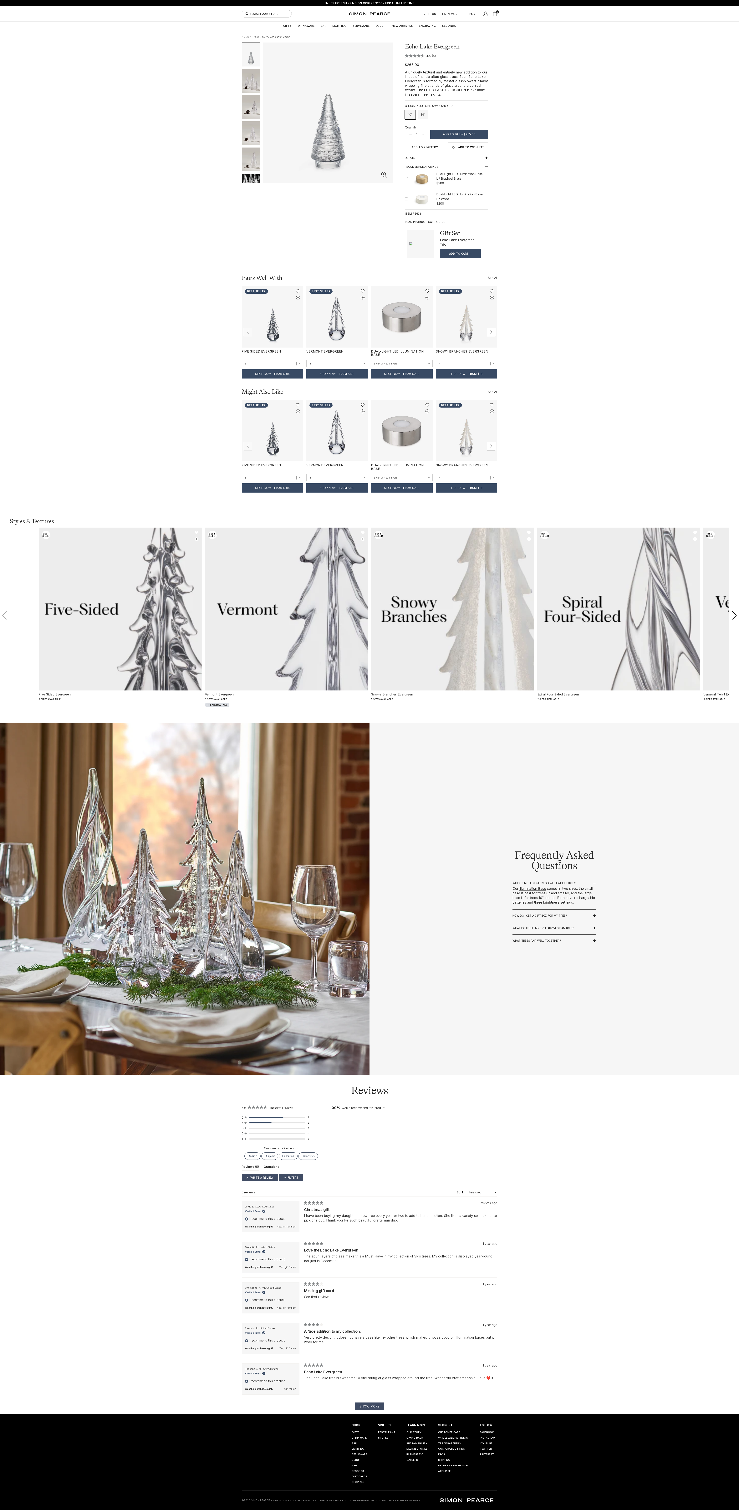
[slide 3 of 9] (251, 107)
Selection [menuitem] (308, 1156)
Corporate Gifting (451, 1449)
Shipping (444, 1460)
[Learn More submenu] (461, 13)
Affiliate (444, 1471)
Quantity (411, 127)
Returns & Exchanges (453, 1465)
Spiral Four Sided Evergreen (558, 694)
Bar (323, 25)
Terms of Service (332, 1500)
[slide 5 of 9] (251, 159)
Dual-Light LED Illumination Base (397, 353)
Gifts (287, 25)
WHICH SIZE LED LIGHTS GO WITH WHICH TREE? (544, 883)
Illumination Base (532, 888)
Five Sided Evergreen (261, 351)
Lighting (339, 25)
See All (492, 278)
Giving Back (414, 1438)
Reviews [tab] (250, 1167)
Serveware (361, 25)
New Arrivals (402, 25)
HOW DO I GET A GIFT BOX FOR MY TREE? (539, 915)
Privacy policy (283, 1500)
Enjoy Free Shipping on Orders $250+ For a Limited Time (369, 3)
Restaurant (386, 1432)
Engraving (427, 25)
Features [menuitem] (288, 1156)
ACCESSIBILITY (306, 1500)
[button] (384, 174)
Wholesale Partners (453, 1438)
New (355, 1465)
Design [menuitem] (252, 1156)
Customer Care (449, 1432)
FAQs (441, 1454)
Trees (256, 36)
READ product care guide (425, 222)
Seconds (449, 25)
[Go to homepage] (369, 13)
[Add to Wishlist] (298, 291)
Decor (381, 25)
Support (470, 14)
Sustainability (416, 1443)
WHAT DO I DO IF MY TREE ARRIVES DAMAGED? (543, 928)
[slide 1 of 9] (251, 55)
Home (245, 36)
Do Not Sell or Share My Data (399, 1500)
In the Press (414, 1454)
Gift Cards (359, 1476)
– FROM (272, 373)
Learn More (450, 14)
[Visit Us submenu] (438, 13)
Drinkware (306, 25)
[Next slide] (491, 332)
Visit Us (430, 14)
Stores (383, 1438)
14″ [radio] (423, 114)
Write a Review (264, 1178)
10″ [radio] (410, 114)
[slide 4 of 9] (251, 133)
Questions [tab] (271, 1167)
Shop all (358, 1482)
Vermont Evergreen (325, 351)
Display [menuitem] (270, 1156)
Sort (460, 1192)
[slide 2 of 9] (251, 81)
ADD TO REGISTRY (425, 147)
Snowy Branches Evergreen (462, 351)
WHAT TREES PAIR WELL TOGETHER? (536, 940)
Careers (412, 1460)
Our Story (414, 1432)
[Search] (247, 14)
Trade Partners (449, 1443)
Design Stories (416, 1449)
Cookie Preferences (361, 1500)
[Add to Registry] (298, 297)
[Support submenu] (479, 13)
